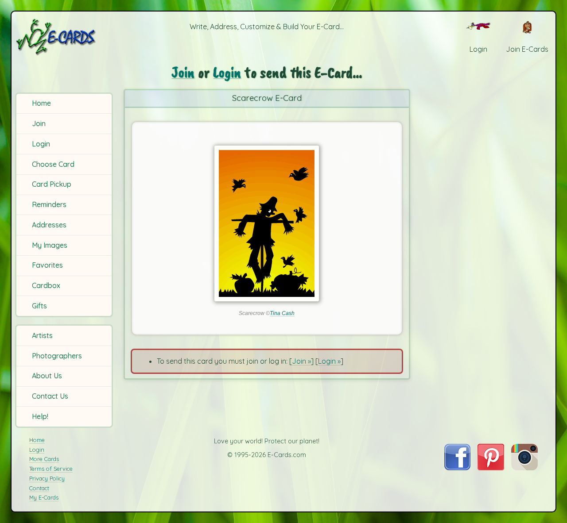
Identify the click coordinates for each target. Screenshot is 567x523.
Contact (39, 488)
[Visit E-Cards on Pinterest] (491, 467)
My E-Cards (43, 497)
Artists (42, 335)
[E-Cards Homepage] (65, 37)
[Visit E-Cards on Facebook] (457, 467)
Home (41, 103)
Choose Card (53, 164)
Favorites (47, 265)
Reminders (49, 204)
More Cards (44, 458)
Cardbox (46, 285)
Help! (40, 416)
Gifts (39, 305)
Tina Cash (282, 313)
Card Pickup (51, 184)
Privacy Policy (47, 478)
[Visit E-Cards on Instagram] (524, 467)
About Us (47, 375)
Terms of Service (51, 468)
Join (39, 123)
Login (41, 143)
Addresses (49, 224)
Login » (329, 361)
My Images (49, 245)
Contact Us (50, 396)
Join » (301, 361)
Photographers (57, 355)
